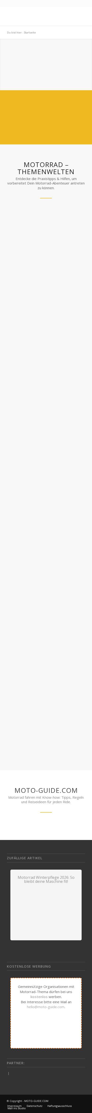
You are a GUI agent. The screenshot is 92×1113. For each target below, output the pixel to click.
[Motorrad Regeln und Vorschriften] (46, 235)
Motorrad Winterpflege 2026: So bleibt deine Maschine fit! (46, 879)
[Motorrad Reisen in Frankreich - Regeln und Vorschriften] (46, 451)
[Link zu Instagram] (81, 1100)
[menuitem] (14, 1106)
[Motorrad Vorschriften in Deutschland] (46, 679)
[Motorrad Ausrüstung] (46, 573)
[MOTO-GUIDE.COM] (38, 16)
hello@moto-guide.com (45, 1006)
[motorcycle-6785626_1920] (46, 341)
